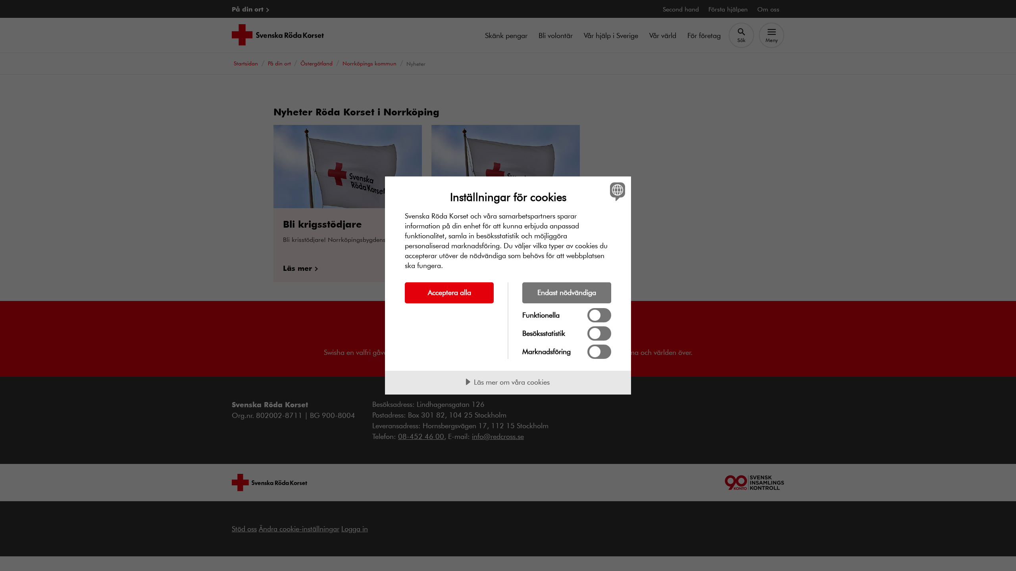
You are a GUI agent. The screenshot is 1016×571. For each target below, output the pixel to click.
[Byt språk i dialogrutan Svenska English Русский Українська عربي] (616, 191)
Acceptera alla (449, 292)
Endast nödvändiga (566, 292)
